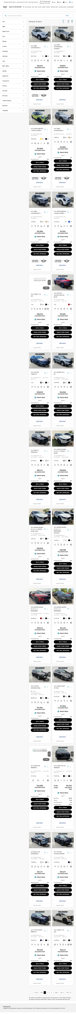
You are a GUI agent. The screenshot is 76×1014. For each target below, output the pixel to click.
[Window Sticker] (48, 309)
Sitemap (18, 1008)
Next (56, 992)
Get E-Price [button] (40, 80)
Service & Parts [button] (54, 7)
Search (67, 15)
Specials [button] (48, 7)
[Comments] (48, 60)
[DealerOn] (7, 1006)
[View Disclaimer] (44, 60)
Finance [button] (44, 7)
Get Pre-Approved (40, 88)
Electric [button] (39, 7)
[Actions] (47, 47)
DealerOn (14, 1008)
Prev (41, 992)
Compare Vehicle (37, 104)
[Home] (23, 7)
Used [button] (36, 7)
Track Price (41, 71)
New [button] (33, 7)
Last (61, 992)
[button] (49, 34)
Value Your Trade (40, 84)
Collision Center (62, 7)
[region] (40, 76)
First (36, 992)
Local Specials (28, 7)
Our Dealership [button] (70, 7)
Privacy (22, 1008)
